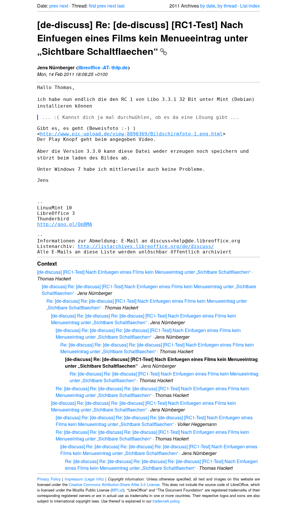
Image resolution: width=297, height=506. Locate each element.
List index (250, 5)
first (92, 5)
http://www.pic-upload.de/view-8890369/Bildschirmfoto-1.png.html (131, 134)
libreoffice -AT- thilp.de (103, 67)
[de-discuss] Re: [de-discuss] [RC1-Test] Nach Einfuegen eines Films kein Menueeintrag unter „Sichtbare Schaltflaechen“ (142, 38)
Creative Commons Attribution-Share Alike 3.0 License (114, 484)
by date (207, 5)
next (63, 5)
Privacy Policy (49, 479)
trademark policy (166, 501)
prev (53, 5)
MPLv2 (117, 490)
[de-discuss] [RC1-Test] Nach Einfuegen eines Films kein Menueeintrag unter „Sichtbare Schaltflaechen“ (144, 272)
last (120, 5)
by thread (227, 5)
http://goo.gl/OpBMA (64, 224)
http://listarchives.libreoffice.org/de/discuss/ (146, 246)
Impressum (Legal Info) (84, 479)
